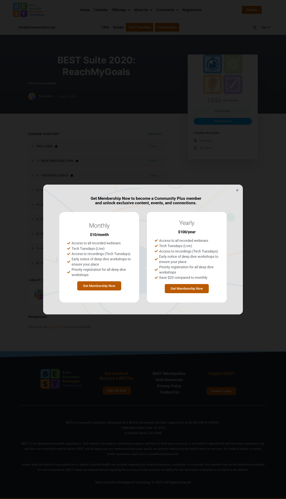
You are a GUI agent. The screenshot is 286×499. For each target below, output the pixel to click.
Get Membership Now (99, 286)
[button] (237, 190)
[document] (143, 249)
